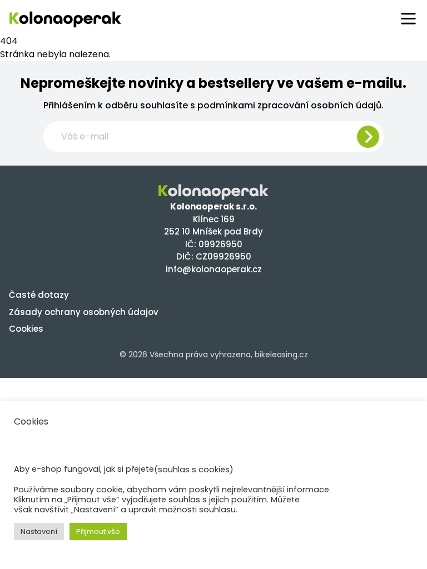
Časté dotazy (39, 295)
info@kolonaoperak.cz (214, 269)
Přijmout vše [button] (98, 531)
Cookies (26, 329)
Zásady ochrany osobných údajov (83, 312)
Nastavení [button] (39, 531)
